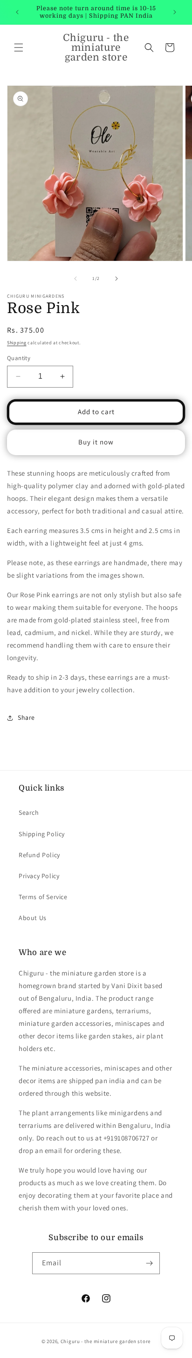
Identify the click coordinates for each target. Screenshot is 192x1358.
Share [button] (26, 717)
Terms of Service (43, 897)
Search (29, 812)
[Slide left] (75, 278)
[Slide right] (116, 278)
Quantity (18, 358)
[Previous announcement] (17, 12)
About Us (33, 918)
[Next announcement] (175, 12)
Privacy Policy (39, 876)
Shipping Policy (42, 834)
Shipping (17, 343)
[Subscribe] (149, 1263)
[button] (18, 47)
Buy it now (96, 441)
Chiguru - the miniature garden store (106, 1341)
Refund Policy (39, 855)
